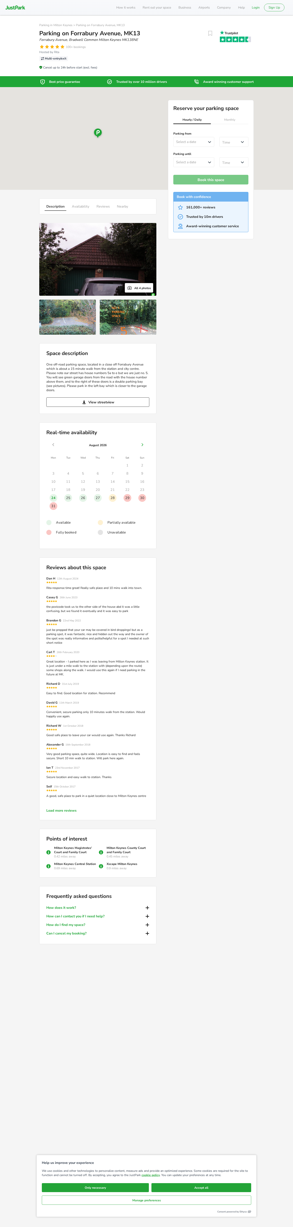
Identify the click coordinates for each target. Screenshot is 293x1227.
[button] (192, 120)
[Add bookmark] (210, 33)
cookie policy (151, 1175)
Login (256, 7)
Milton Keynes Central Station (75, 864)
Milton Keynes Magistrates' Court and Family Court (73, 850)
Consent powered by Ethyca (232, 1211)
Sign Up (274, 7)
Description (55, 206)
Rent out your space (157, 7)
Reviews (103, 206)
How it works (125, 7)
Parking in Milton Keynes (55, 25)
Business (184, 7)
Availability (80, 206)
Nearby (122, 206)
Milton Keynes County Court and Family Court (126, 850)
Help (241, 7)
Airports (204, 7)
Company (224, 7)
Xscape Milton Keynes (122, 864)
